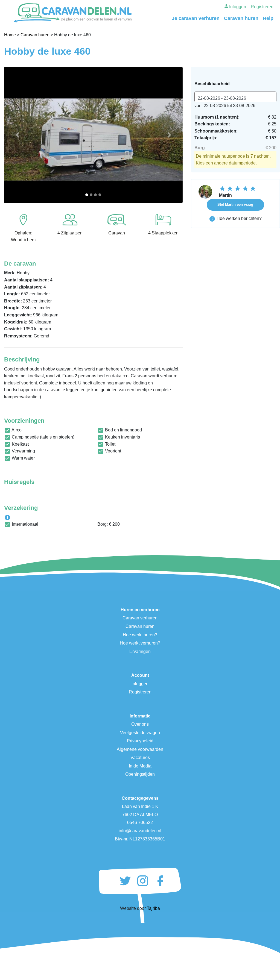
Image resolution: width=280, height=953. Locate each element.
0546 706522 (140, 822)
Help (268, 18)
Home (10, 35)
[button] (17, 135)
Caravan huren (241, 18)
